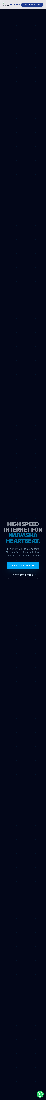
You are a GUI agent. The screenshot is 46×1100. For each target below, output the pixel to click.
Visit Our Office (23, 575)
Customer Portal (32, 4)
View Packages (21, 565)
